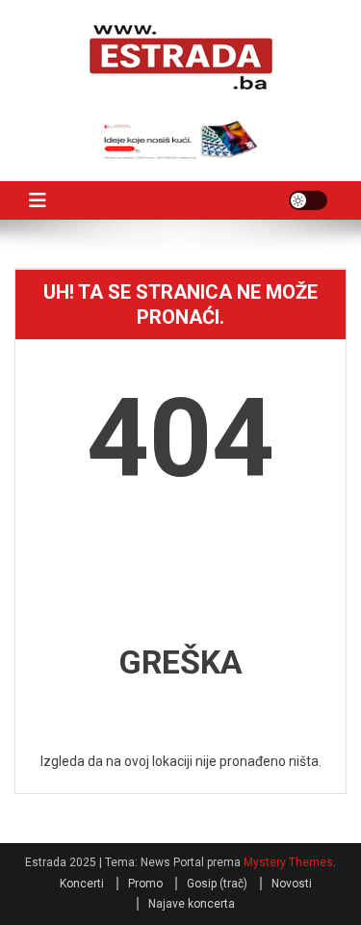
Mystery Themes (288, 862)
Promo (145, 883)
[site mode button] (308, 200)
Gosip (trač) (217, 883)
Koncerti (82, 883)
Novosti (291, 883)
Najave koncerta (191, 904)
